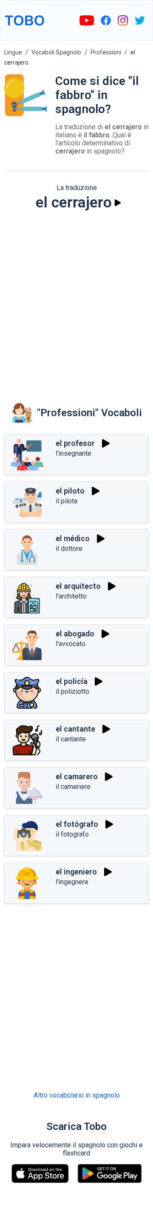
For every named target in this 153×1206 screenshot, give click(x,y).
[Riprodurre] (118, 203)
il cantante (71, 739)
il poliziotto (72, 691)
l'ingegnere (72, 882)
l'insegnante (73, 453)
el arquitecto (78, 586)
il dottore (69, 549)
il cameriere (73, 787)
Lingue (13, 52)
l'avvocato (70, 644)
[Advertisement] (76, 300)
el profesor (75, 443)
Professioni (106, 52)
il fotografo (72, 834)
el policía (72, 681)
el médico (73, 538)
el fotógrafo (77, 824)
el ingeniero (76, 871)
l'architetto (71, 596)
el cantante (75, 728)
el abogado (75, 633)
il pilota (66, 501)
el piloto (70, 490)
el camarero (77, 776)
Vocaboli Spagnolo (56, 52)
